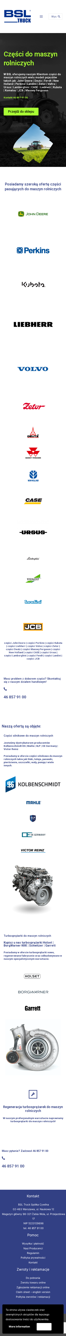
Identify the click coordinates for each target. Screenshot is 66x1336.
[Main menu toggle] (41, 16)
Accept (44, 1326)
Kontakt (33, 1262)
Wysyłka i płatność (33, 1243)
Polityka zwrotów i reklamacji (33, 1296)
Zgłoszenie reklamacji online (33, 1287)
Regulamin (33, 1253)
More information (19, 1326)
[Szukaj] (59, 16)
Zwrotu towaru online (33, 1282)
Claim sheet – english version (33, 1292)
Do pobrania (33, 1277)
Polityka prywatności (33, 1257)
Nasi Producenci (33, 1248)
